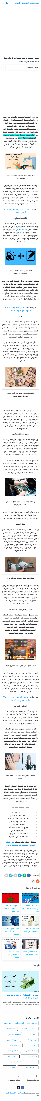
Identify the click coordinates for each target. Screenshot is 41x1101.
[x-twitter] (18, 1087)
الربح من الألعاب (13, 1056)
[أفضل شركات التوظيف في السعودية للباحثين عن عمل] (30, 898)
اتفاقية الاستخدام (14, 1080)
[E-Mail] (15, 875)
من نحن (17, 1076)
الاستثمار (34, 1029)
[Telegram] (11, 875)
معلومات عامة (10, 1029)
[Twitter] (20, 875)
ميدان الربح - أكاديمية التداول (27, 3)
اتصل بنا (36, 1076)
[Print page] (6, 875)
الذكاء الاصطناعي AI (30, 1051)
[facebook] (22, 1087)
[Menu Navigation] (3, 3)
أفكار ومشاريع (19, 1023)
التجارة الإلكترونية (12, 1051)
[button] (7, 3)
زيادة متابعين (33, 1045)
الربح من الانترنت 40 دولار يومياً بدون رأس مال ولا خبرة (22, 996)
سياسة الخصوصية (33, 1080)
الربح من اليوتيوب (14, 1045)
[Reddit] (37, 881)
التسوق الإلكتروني (13, 1040)
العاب (13, 1067)
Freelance (34, 1062)
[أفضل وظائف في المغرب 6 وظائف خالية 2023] (30, 944)
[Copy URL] (33, 881)
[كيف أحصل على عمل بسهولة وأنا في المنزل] (30, 921)
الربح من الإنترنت (32, 1023)
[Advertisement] (20, 30)
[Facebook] (29, 875)
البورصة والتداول (31, 1040)
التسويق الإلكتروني (14, 1034)
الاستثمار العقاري (31, 1056)
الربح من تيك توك (31, 1067)
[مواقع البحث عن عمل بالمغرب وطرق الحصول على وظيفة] (10, 898)
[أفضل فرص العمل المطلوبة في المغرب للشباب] (10, 944)
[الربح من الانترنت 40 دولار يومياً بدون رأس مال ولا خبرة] (20, 981)
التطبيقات (23, 1029)
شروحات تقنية (32, 1034)
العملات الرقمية (15, 1062)
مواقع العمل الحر (20, 230)
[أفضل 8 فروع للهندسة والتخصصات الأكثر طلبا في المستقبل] (10, 921)
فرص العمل (7, 1023)
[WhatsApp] (24, 875)
